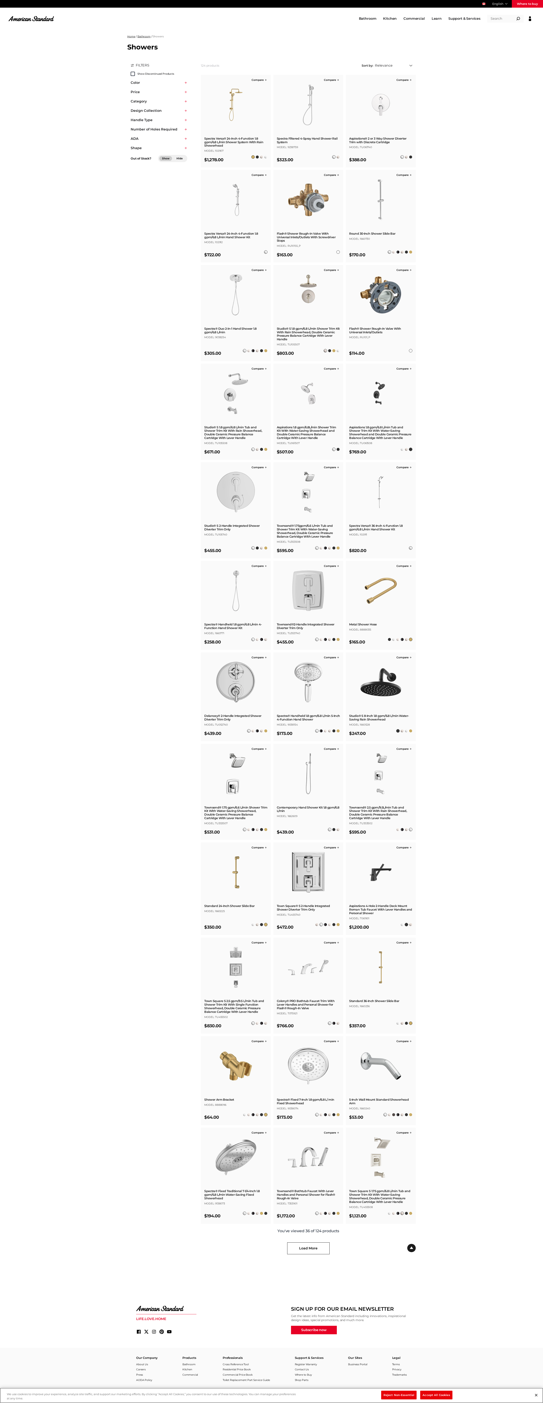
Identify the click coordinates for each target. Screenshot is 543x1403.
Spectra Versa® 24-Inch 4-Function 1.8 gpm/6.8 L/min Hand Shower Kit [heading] (231, 235)
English (497, 4)
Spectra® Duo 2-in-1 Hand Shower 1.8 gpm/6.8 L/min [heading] (230, 330)
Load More (308, 1248)
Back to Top (411, 1248)
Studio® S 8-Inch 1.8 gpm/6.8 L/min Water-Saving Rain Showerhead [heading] (379, 717)
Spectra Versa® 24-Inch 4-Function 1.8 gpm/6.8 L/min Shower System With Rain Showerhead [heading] (233, 142)
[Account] (530, 18)
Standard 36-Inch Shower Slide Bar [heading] (374, 1001)
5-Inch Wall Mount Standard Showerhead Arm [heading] (379, 1101)
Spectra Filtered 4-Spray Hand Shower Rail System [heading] (307, 140)
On (133, 74)
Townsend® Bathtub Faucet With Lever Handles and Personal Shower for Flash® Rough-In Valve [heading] (306, 1194)
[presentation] (236, 143)
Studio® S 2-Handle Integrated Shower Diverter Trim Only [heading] (232, 527)
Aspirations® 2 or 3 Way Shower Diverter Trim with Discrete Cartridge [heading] (377, 140)
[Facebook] (138, 1331)
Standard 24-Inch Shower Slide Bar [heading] (229, 906)
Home (131, 36)
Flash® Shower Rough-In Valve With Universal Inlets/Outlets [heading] (375, 330)
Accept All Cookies (436, 1395)
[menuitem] (367, 18)
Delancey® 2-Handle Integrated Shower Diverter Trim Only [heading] (232, 717)
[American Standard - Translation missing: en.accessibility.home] (166, 1309)
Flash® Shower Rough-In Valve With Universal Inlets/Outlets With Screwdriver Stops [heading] (306, 237)
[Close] (536, 1395)
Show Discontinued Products (155, 73)
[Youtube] (169, 1331)
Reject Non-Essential (398, 1395)
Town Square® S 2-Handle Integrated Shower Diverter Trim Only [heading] (303, 907)
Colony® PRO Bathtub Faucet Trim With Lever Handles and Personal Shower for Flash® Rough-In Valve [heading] (305, 1004)
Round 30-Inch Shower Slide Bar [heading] (372, 233)
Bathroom (144, 36)
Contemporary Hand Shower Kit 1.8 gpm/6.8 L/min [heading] (308, 809)
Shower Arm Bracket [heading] (219, 1100)
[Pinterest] (161, 1331)
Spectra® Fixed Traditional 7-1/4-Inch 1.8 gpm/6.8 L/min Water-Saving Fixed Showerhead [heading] (232, 1194)
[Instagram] (154, 1331)
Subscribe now (314, 1330)
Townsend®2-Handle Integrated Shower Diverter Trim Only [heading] (305, 626)
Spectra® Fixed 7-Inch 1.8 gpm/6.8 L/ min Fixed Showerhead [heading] (305, 1101)
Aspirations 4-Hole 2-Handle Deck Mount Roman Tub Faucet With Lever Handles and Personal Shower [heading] (380, 909)
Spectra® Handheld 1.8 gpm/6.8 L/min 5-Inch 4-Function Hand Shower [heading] (308, 717)
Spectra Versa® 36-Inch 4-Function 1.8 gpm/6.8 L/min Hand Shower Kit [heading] (376, 527)
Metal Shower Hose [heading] (363, 624)
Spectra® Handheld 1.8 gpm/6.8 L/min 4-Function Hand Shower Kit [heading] (233, 626)
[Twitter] (146, 1331)
